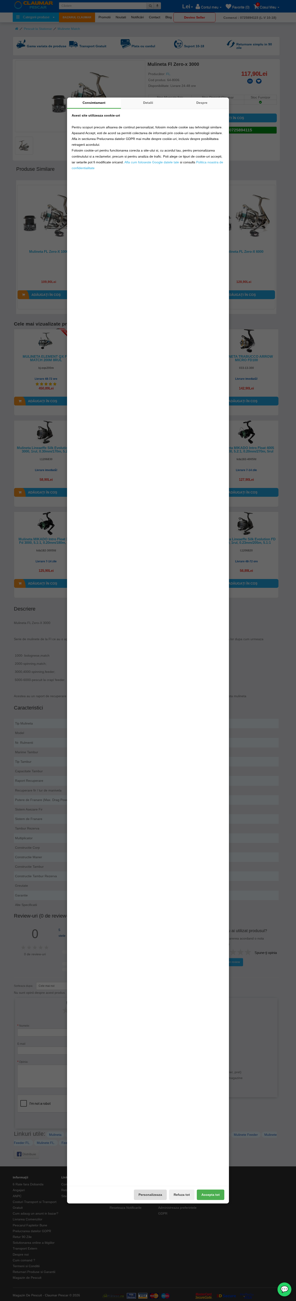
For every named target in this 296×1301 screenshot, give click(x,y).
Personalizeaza (150, 1195)
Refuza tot (182, 1195)
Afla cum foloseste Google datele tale (151, 162)
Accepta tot (210, 1195)
